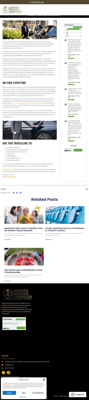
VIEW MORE (73, 145)
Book (4, 164)
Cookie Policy (23, 397)
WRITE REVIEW (78, 150)
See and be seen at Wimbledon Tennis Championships (23, 271)
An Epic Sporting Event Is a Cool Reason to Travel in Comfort (64, 229)
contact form (30, 166)
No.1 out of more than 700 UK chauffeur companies (27, 103)
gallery (12, 75)
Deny (23, 393)
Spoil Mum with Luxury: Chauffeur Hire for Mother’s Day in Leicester (23, 229)
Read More (7, 239)
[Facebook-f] (3, 372)
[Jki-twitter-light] (8, 372)
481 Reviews (69, 25)
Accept (9, 393)
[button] (44, 380)
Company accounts (9, 169)
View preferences (38, 393)
